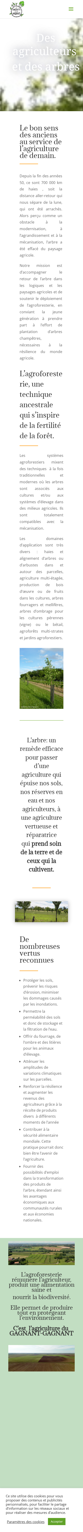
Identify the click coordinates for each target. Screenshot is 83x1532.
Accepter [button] (57, 1521)
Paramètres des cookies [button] (25, 1522)
